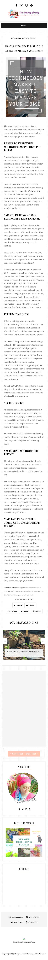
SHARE (19, 605)
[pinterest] (31, 5)
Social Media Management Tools (24, 942)
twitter (18, 923)
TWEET (32, 605)
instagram (17, 917)
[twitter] (21, 5)
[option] (24, 646)
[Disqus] (24, 714)
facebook (33, 923)
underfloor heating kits (29, 191)
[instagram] (26, 5)
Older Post (31, 754)
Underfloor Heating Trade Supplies (14, 588)
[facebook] (16, 5)
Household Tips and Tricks (23, 38)
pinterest (34, 917)
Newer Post (17, 754)
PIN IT (26, 611)
